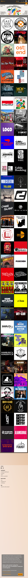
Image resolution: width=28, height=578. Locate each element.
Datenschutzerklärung (7, 571)
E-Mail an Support (4, 476)
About (2, 474)
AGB (1, 480)
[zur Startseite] (3, 1)
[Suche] (26, 3)
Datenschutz (3, 481)
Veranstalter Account (5, 486)
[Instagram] (3, 468)
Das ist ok (20, 574)
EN (18, 1)
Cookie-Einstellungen (7, 574)
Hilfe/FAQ (2, 473)
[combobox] (13, 3)
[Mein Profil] (22, 1)
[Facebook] (1, 468)
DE (16, 1)
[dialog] (13, 565)
